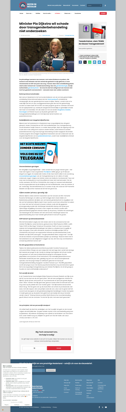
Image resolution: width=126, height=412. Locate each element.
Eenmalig (89, 385)
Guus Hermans (46, 35)
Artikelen (57, 13)
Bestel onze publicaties (54, 5)
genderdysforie (33, 88)
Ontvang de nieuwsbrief (78, 393)
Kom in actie (47, 13)
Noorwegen (23, 112)
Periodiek (89, 390)
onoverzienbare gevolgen (28, 176)
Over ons (28, 13)
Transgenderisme (69, 35)
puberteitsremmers (44, 136)
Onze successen (67, 389)
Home (21, 13)
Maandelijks (89, 388)
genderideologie (61, 86)
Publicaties (78, 385)
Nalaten (88, 393)
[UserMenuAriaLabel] (105, 5)
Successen (75, 5)
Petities (38, 13)
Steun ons (67, 13)
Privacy (100, 391)
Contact (82, 5)
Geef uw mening (77, 389)
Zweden (68, 110)
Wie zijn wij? (67, 383)
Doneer (103, 13)
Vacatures (78, 13)
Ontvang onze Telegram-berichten (102, 387)
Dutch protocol (52, 99)
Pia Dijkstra (47, 172)
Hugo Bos (66, 385)
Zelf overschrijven (90, 396)
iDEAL (40, 390)
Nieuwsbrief (66, 5)
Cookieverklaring (46, 407)
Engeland (61, 110)
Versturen (51, 370)
